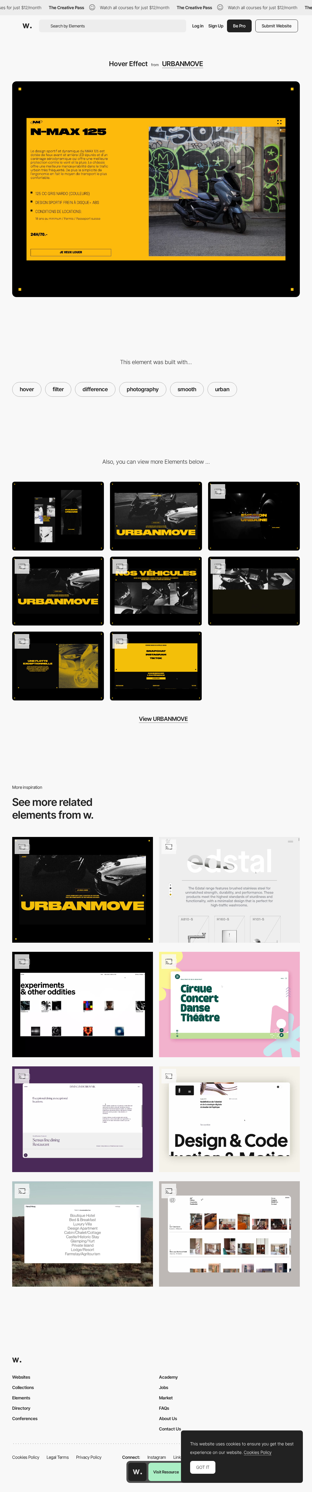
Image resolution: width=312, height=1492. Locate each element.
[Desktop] (156, 516)
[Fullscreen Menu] (58, 666)
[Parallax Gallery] (58, 591)
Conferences (24, 1418)
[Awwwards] (27, 25)
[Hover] (229, 1005)
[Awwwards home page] (137, 1472)
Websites (21, 1377)
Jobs (163, 1387)
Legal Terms (58, 1457)
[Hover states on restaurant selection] (82, 1119)
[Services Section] (254, 591)
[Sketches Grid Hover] (82, 1005)
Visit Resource (166, 1471)
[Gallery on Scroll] (156, 591)
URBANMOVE (182, 63)
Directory (21, 1408)
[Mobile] (58, 516)
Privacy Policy (88, 1457)
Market (166, 1397)
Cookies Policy (25, 1457)
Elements (21, 1397)
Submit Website (277, 25)
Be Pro (239, 25)
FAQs (164, 1408)
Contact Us (170, 1428)
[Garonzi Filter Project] (229, 1234)
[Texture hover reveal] (229, 890)
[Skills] (229, 1119)
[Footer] (156, 666)
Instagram (156, 1457)
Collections (23, 1387)
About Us (168, 1418)
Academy (168, 1377)
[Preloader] (254, 516)
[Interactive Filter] (82, 1234)
